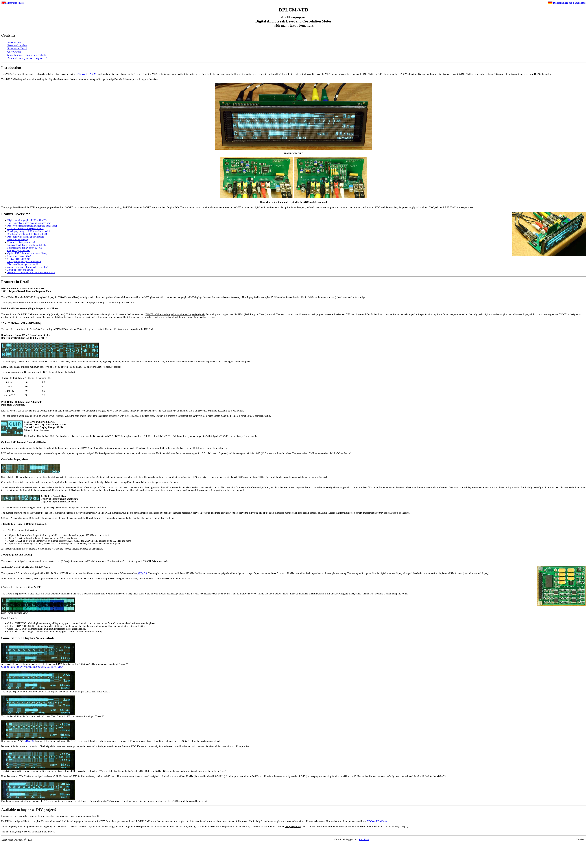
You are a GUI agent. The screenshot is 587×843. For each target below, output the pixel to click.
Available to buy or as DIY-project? (27, 58)
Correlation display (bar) (19, 256)
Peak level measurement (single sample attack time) (32, 225)
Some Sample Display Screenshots (26, 54)
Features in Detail (17, 48)
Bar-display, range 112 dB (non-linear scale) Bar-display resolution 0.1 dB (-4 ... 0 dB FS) (29, 232)
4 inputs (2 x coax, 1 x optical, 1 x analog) (27, 267)
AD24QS (142, 573)
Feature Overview (17, 45)
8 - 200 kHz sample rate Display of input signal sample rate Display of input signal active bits (24, 261)
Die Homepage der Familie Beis (569, 3)
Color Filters (14, 51)
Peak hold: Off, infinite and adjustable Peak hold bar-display (25, 238)
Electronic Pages (15, 3)
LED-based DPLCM (86, 74)
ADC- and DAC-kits (377, 821)
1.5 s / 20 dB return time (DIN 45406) (25, 228)
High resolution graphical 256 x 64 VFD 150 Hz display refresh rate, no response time (29, 221)
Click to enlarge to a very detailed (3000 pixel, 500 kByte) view (32, 667)
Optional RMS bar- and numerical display (27, 253)
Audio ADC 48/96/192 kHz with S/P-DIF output (31, 272)
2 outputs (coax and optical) (20, 269)
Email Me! (364, 839)
